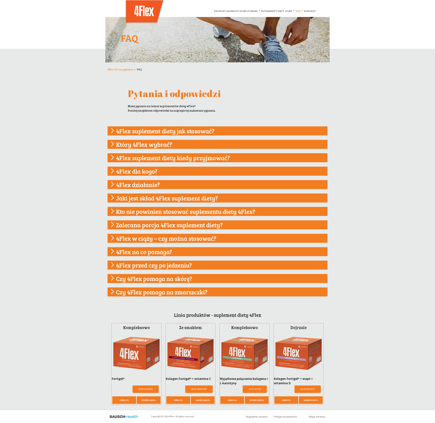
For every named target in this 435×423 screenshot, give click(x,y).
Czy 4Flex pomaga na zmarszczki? (161, 292)
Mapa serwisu (317, 416)
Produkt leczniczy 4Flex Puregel (236, 11)
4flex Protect (307, 389)
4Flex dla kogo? (136, 171)
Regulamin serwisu (257, 416)
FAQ (298, 11)
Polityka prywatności (285, 416)
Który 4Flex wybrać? (144, 144)
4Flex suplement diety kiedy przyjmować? (173, 158)
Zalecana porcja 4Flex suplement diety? (169, 225)
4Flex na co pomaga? (144, 252)
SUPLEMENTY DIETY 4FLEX (276, 11)
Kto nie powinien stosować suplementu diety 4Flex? (185, 211)
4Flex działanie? (138, 184)
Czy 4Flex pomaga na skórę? (154, 278)
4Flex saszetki (145, 389)
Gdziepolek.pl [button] (149, 400)
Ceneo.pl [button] (124, 400)
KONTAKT (310, 11)
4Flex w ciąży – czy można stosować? (166, 238)
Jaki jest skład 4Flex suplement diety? (167, 198)
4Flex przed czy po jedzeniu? (154, 265)
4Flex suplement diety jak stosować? (165, 131)
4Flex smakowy (199, 389)
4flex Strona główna (120, 69)
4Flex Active (254, 389)
